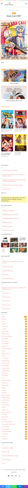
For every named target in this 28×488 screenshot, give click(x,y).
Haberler (4, 436)
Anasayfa (12, 10)
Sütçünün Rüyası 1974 (6, 130)
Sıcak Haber (5, 434)
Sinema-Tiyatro (6, 353)
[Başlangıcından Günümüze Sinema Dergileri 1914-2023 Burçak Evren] (5, 245)
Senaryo (4, 387)
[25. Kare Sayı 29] (23, 250)
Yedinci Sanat (5, 333)
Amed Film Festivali (6, 431)
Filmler (3, 407)
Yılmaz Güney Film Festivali (8, 424)
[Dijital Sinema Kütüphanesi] (8, 3)
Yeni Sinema (5, 326)
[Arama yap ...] (26, 4)
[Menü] (2, 4)
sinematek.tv (14, 472)
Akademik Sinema (6, 380)
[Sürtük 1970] (21, 143)
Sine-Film (4, 392)
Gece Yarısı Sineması (7, 336)
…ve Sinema (5, 358)
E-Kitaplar (4, 414)
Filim (3, 321)
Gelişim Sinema (5, 360)
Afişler (17, 10)
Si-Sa (3, 378)
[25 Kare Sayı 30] (23, 245)
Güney (3, 351)
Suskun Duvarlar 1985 (20, 129)
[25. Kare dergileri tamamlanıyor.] (5, 250)
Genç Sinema (5, 341)
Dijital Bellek (5, 417)
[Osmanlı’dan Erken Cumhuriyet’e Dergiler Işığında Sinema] (23, 240)
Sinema (4, 355)
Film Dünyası (5, 375)
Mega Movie (5, 331)
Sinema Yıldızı (5, 385)
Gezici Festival (5, 426)
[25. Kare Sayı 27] (14, 250)
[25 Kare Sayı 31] (14, 245)
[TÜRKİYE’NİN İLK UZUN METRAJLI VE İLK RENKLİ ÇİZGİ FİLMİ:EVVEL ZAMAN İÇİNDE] (5, 240)
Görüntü (4, 390)
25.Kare (4, 328)
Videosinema (5, 343)
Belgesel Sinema (6, 397)
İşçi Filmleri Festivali (6, 421)
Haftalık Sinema (6, 400)
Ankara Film (5, 402)
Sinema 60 (4, 373)
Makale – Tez (5, 409)
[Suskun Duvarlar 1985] (21, 119)
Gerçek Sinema (5, 368)
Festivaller (4, 419)
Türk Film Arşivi (5, 363)
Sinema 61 (4, 324)
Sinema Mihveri (5, 405)
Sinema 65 (4, 346)
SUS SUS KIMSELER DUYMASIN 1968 (6, 154)
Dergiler (4, 319)
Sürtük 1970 (18, 153)
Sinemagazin (5, 338)
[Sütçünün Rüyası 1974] (7, 119)
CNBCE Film (5, 383)
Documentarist (5, 429)
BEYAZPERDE (5, 365)
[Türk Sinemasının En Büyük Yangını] (14, 240)
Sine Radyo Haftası (6, 348)
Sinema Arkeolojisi (6, 412)
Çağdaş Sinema (6, 370)
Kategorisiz (4, 438)
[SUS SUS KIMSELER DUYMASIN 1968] (7, 143)
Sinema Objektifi (6, 395)
